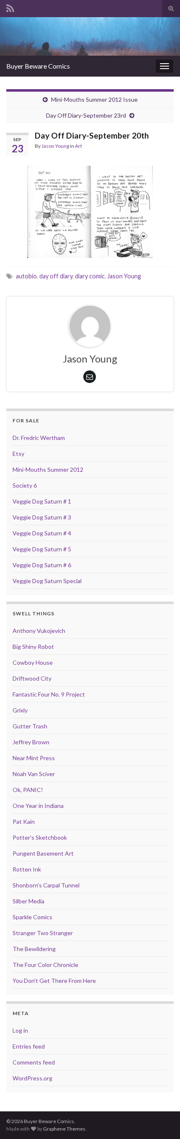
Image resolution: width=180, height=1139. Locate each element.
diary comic (90, 276)
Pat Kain (24, 821)
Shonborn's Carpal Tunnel (46, 885)
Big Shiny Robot (33, 646)
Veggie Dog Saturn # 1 (42, 501)
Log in (20, 1030)
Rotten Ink (27, 869)
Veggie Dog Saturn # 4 (42, 533)
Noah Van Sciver (34, 773)
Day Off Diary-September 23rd (86, 115)
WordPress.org (32, 1078)
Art (78, 146)
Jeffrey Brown (31, 742)
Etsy (18, 453)
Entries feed (29, 1046)
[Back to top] (161, 1120)
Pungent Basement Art (43, 853)
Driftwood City (32, 678)
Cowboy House (33, 662)
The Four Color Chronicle (45, 964)
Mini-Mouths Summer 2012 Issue (94, 99)
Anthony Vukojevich (39, 630)
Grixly (20, 710)
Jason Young (55, 146)
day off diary (55, 276)
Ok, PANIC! (28, 789)
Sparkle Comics (32, 916)
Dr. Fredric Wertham (39, 437)
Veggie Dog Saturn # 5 (42, 549)
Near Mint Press (34, 757)
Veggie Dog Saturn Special (47, 580)
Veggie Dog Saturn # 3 (42, 517)
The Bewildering (34, 948)
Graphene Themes (64, 1129)
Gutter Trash (30, 726)
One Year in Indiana (38, 805)
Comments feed (34, 1062)
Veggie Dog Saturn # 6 (42, 564)
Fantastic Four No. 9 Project (49, 694)
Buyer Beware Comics (38, 66)
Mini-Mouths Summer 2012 (48, 469)
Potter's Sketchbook (40, 837)
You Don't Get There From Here (54, 980)
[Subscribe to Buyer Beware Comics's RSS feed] (10, 7)
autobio (26, 276)
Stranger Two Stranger (43, 932)
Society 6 (25, 485)
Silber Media (28, 901)
